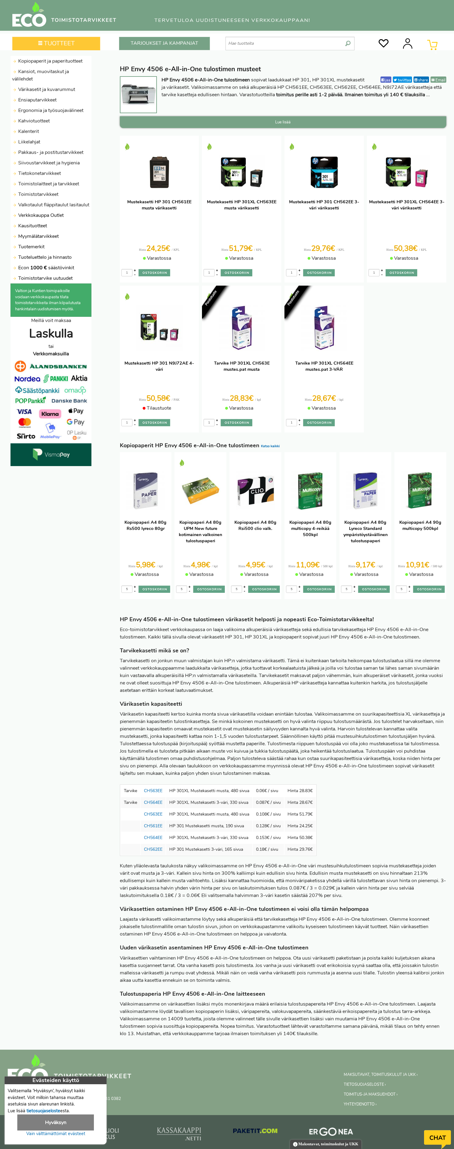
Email (440, 80)
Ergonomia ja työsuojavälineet (50, 110)
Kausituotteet (32, 225)
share (422, 80)
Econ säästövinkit (46, 267)
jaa (387, 80)
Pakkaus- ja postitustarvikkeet (50, 152)
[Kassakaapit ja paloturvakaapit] (179, 1135)
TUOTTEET (58, 43)
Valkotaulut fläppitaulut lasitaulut (53, 204)
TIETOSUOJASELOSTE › (365, 1084)
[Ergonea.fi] (331, 1132)
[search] (348, 41)
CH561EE (153, 826)
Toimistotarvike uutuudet (45, 278)
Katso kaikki (270, 446)
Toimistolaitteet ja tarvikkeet (48, 183)
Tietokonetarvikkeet (39, 173)
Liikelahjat (28, 141)
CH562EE (153, 849)
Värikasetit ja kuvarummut (46, 89)
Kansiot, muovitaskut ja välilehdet (40, 75)
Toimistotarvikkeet (37, 194)
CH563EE (153, 791)
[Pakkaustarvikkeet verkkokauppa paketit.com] (255, 1132)
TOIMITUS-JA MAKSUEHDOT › (370, 1094)
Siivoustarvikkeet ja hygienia (48, 162)
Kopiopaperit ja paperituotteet (49, 61)
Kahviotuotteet (33, 121)
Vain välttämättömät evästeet (55, 1133)
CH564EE (153, 802)
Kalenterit (28, 131)
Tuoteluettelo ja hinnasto (45, 257)
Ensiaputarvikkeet (37, 100)
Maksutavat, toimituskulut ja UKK (327, 1144)
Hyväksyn (55, 1122)
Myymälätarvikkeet (38, 236)
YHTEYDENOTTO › (360, 1104)
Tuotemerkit (31, 246)
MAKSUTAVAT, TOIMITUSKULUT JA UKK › (381, 1074)
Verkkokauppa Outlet (40, 215)
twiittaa (404, 80)
